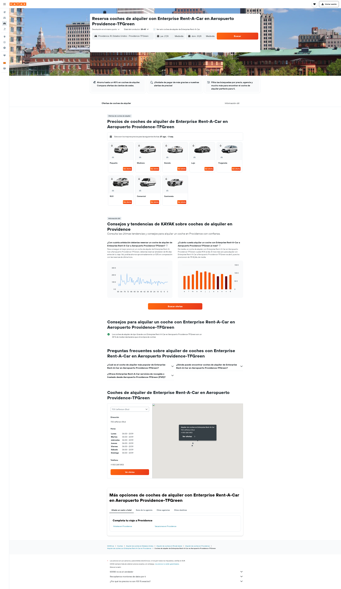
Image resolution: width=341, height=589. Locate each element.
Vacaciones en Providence (165, 526)
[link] (175, 306)
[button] (4, 4)
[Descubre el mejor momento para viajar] (4, 47)
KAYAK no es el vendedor (121, 571)
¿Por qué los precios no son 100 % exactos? (130, 581)
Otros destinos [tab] (180, 510)
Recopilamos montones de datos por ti (128, 576)
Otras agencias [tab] (163, 510)
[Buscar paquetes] (4, 29)
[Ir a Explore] (4, 36)
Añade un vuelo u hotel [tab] (121, 510)
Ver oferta (127, 169)
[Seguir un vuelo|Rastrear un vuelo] (4, 42)
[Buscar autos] (4, 23)
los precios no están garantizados (167, 564)
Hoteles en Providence (122, 526)
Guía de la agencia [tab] (144, 510)
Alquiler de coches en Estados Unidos (139, 546)
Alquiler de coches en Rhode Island (169, 546)
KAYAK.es (110, 546)
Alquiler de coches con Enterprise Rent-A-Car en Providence (129, 548)
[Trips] (4, 55)
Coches (120, 546)
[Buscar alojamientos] (4, 18)
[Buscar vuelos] (4, 12)
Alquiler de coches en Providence (197, 546)
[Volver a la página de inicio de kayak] (18, 4)
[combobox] (106, 29)
